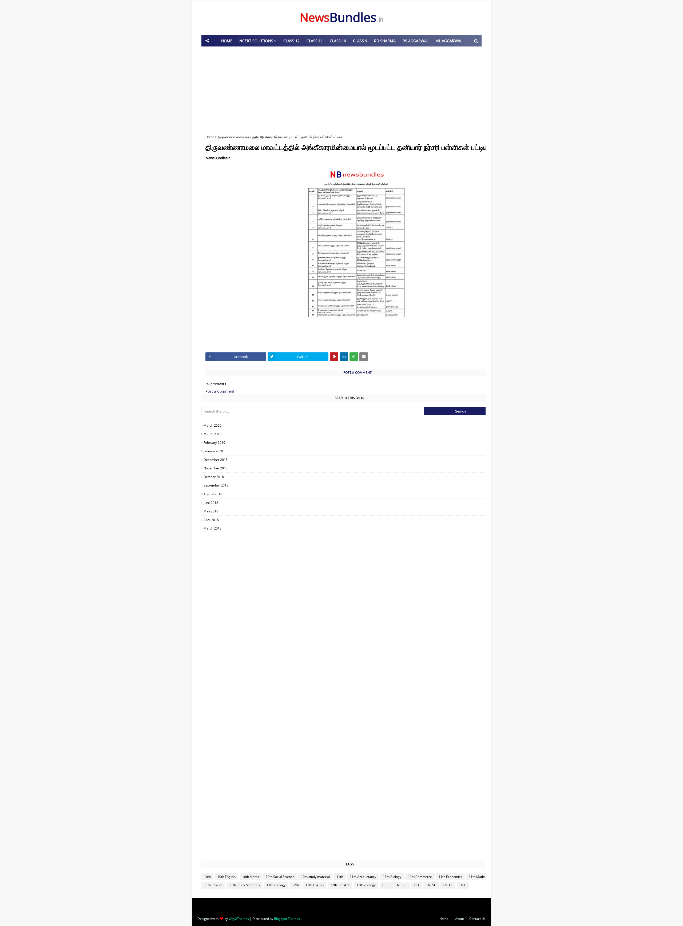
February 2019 (350, 442)
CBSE (386, 885)
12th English (314, 885)
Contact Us (477, 918)
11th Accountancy (363, 876)
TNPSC (431, 885)
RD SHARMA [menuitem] (385, 40)
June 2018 (350, 502)
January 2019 (350, 451)
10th (207, 876)
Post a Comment (220, 391)
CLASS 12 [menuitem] (291, 40)
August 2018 (350, 494)
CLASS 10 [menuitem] (338, 40)
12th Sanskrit (340, 885)
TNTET (448, 885)
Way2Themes (239, 918)
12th (295, 885)
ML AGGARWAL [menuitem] (448, 40)
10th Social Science (280, 876)
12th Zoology (366, 885)
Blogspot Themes (287, 918)
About (459, 918)
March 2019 (350, 434)
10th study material (315, 876)
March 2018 (350, 528)
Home (210, 137)
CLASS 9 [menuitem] (360, 40)
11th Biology (392, 876)
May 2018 (350, 511)
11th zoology (276, 885)
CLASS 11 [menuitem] (315, 40)
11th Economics (450, 876)
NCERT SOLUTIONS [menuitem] (256, 40)
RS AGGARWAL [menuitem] (415, 40)
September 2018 (350, 485)
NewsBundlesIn (218, 157)
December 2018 (350, 459)
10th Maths (250, 876)
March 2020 (350, 425)
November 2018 (350, 468)
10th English (226, 876)
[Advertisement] (341, 89)
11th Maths (477, 876)
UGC (462, 885)
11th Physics (213, 885)
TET (416, 885)
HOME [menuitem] (226, 40)
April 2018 (350, 520)
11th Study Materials (244, 885)
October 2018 (350, 476)
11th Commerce (420, 876)
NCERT (402, 885)
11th (339, 876)
